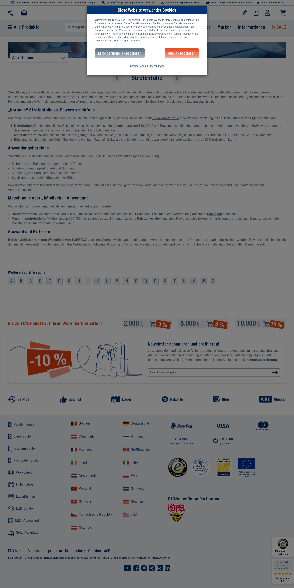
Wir (97, 20)
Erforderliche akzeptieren (120, 53)
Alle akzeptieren (182, 53)
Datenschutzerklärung (121, 37)
